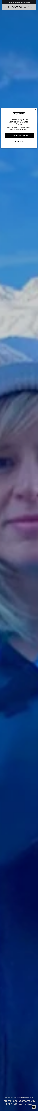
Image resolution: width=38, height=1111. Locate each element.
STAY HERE (19, 141)
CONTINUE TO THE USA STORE (19, 135)
